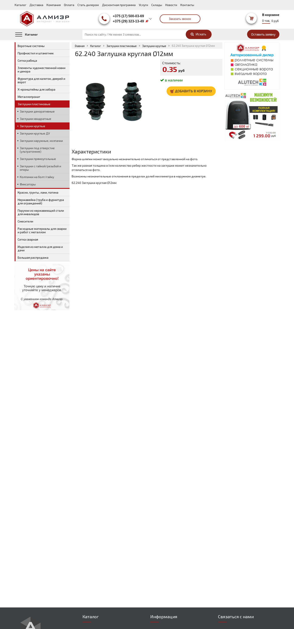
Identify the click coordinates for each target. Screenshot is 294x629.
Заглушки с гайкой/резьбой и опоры (40, 167)
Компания (53, 5)
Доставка (36, 5)
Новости (171, 5)
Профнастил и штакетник (36, 53)
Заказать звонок (180, 18)
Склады (156, 5)
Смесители (25, 221)
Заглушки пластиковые (122, 45)
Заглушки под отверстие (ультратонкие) (37, 149)
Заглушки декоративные (37, 111)
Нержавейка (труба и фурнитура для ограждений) (41, 201)
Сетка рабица (27, 60)
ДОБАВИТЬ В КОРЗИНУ (193, 91)
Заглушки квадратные (35, 118)
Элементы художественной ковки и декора (41, 69)
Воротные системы (31, 46)
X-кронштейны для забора (36, 89)
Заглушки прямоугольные (38, 159)
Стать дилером (88, 5)
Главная (80, 45)
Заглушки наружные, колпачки (41, 140)
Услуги (143, 5)
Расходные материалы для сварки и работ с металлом (42, 230)
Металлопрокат (29, 97)
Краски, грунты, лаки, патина (38, 192)
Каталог (20, 5)
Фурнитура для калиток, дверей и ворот (41, 80)
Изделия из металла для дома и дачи (40, 248)
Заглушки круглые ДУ (35, 133)
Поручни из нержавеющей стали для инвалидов (41, 212)
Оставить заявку (263, 34)
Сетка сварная (28, 239)
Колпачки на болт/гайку (37, 177)
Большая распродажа (33, 257)
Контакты (187, 5)
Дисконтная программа (119, 5)
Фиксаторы (28, 184)
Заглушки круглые (154, 45)
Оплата (69, 5)
